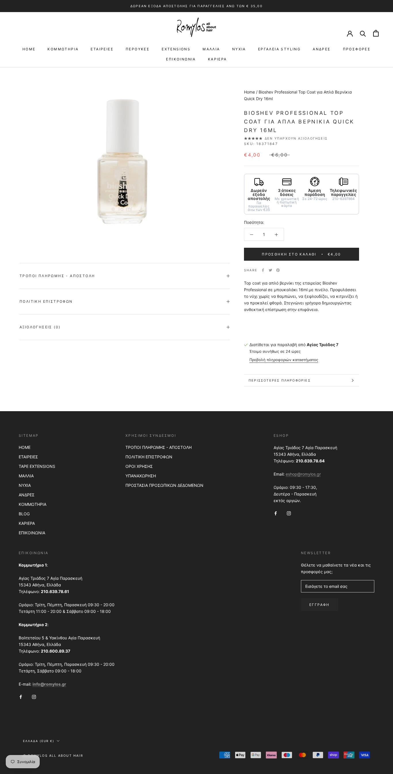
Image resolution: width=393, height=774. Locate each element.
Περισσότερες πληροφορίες (280, 380)
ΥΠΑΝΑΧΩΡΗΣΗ (140, 475)
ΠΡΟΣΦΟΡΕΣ (357, 49)
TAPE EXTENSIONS (37, 466)
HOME (29, 49)
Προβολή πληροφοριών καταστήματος (283, 359)
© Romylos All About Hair (53, 756)
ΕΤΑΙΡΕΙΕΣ (102, 49)
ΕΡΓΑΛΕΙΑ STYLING (279, 49)
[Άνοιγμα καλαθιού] (376, 33)
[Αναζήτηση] (363, 33)
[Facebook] (263, 270)
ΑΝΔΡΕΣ (322, 49)
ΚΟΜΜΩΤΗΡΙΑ (63, 49)
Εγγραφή (319, 605)
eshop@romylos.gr (303, 474)
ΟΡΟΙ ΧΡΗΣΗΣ (139, 466)
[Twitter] (270, 270)
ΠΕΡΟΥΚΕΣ (138, 49)
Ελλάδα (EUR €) (38, 741)
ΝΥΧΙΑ (239, 49)
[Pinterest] (278, 270)
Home (249, 91)
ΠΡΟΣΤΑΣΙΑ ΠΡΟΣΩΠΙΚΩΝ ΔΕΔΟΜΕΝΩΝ (164, 485)
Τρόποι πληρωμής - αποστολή (57, 276)
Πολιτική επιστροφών (46, 301)
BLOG (24, 513)
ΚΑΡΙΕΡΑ (217, 59)
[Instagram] (289, 513)
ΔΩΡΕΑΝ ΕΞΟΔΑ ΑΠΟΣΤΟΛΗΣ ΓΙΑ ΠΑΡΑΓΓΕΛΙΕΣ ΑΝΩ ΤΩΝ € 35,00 (196, 6)
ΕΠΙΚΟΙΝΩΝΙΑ (181, 59)
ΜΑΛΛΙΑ (211, 49)
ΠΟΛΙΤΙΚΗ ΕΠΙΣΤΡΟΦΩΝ (148, 456)
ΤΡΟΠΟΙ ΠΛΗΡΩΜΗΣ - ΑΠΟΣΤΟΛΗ (158, 447)
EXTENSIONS (176, 49)
